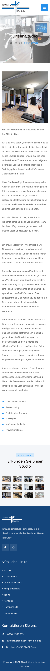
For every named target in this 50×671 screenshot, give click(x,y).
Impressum (10, 613)
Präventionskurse (13, 582)
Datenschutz (11, 607)
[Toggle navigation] (44, 7)
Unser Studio (11, 576)
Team (7, 594)
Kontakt (8, 601)
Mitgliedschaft (12, 588)
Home (17, 43)
